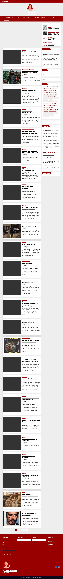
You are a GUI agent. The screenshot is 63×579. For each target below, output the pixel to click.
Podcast (54, 103)
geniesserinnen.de (31, 12)
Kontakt (3, 544)
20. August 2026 (26, 154)
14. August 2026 (26, 401)
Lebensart (17, 17)
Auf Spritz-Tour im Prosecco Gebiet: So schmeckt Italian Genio (29, 361)
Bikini (49, 88)
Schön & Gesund (51, 17)
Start (3, 539)
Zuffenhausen (50, 37)
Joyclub (54, 96)
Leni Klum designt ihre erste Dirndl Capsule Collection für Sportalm (30, 496)
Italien (45, 96)
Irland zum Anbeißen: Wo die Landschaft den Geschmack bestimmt (53, 34)
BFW (45, 88)
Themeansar (39, 577)
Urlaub (52, 109)
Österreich (46, 116)
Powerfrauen (9, 17)
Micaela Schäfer (54, 101)
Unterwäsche (46, 109)
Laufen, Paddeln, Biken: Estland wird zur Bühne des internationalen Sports (30, 399)
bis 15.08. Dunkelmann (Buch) (48, 155)
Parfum (49, 103)
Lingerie (51, 99)
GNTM (55, 92)
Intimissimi (55, 94)
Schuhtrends (54, 105)
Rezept (49, 105)
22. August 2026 (26, 53)
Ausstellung (51, 86)
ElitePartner (46, 92)
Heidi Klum (46, 94)
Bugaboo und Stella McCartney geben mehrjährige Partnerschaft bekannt (53, 40)
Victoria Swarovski (52, 111)
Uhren (52, 107)
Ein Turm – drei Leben (28, 322)
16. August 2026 (26, 284)
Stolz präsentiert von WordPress (25, 577)
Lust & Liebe (30, 17)
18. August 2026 (26, 210)
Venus (56, 109)
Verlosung (46, 111)
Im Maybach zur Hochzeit (29, 226)
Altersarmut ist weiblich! (28, 244)
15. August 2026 (26, 363)
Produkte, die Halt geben (29, 379)
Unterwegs (6, 20)
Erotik (51, 92)
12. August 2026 (26, 517)
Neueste (45, 23)
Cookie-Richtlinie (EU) (6, 554)
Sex (45, 107)
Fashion (23, 17)
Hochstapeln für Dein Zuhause (54, 28)
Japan (49, 96)
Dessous (50, 90)
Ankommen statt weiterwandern (51, 45)
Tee (48, 107)
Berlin (56, 86)
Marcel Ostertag (47, 101)
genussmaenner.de (51, 541)
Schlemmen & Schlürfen (40, 17)
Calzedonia (54, 88)
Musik (45, 103)
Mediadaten (4, 547)
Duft (54, 90)
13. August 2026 (26, 442)
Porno (45, 105)
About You (46, 86)
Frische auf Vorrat (27, 263)
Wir (3, 542)
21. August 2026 (26, 93)
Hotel (51, 94)
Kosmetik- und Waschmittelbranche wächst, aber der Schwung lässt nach (30, 303)
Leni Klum (46, 99)
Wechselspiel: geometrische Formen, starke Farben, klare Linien (30, 152)
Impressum (4, 549)
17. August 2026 (26, 246)
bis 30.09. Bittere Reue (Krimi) (48, 165)
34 (24, 529)
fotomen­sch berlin (50, 544)
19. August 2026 (26, 172)
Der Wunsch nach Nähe (28, 282)
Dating (45, 90)
